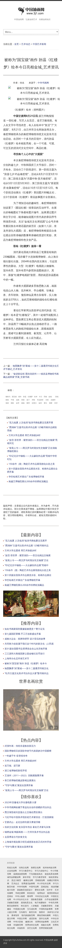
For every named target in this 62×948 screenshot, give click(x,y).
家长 (45, 403)
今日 (40, 396)
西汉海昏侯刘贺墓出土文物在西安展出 (23, 812)
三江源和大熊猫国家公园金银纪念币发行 (25, 653)
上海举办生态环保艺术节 (17, 658)
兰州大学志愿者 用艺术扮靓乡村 (24, 435)
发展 (7, 403)
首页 (16, 44)
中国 (12, 400)
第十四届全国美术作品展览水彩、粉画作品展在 (28, 575)
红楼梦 (30, 396)
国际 (12, 403)
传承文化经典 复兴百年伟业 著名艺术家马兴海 (27, 826)
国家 (50, 403)
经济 (56, 403)
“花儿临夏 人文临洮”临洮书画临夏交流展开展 (31, 422)
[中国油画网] (31, 11)
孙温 (24, 396)
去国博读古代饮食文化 (16, 836)
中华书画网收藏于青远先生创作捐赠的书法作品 (28, 807)
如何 (40, 403)
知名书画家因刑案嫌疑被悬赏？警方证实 (25, 628)
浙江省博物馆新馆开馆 (16, 770)
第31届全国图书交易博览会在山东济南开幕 (26, 648)
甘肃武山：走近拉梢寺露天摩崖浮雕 (22, 822)
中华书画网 (43, 82)
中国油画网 (48, 940)
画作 (19, 396)
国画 (7, 400)
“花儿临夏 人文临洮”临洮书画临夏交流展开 (26, 540)
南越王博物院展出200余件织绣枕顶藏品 (28, 481)
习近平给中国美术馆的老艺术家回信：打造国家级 (29, 817)
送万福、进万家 (12, 765)
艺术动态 (25, 44)
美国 (22, 400)
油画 (17, 400)
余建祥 (53, 400)
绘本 (35, 396)
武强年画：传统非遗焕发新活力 (20, 745)
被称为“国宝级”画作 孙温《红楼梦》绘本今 (26, 663)
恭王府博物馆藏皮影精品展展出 (20, 780)
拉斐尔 (34, 403)
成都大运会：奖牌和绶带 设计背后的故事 (25, 638)
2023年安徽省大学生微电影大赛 (20, 802)
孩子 (28, 400)
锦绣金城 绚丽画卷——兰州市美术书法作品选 (27, 831)
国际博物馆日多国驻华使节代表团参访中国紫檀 (28, 750)
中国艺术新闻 (39, 44)
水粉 (47, 400)
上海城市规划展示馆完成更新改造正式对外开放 (28, 841)
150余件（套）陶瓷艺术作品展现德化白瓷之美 (32, 463)
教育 (28, 403)
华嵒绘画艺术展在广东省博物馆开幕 (26, 476)
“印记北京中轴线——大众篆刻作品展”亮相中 (26, 565)
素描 (22, 403)
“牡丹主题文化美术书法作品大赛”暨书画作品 (26, 673)
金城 (50, 396)
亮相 (45, 396)
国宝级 (14, 396)
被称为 (8, 396)
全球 (17, 403)
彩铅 (57, 396)
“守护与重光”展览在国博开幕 (19, 785)
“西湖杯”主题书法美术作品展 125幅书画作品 (26, 545)
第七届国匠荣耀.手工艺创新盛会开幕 (23, 633)
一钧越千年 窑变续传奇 (16, 755)
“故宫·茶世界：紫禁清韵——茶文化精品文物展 (28, 555)
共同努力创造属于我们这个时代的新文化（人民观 (29, 643)
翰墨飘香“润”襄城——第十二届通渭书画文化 (26, 668)
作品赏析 (40, 400)
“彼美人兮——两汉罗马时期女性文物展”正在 (26, 560)
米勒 (33, 400)
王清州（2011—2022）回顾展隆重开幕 (24, 775)
